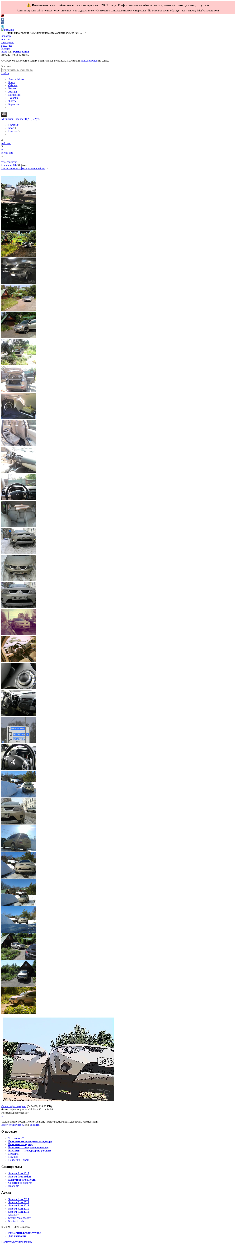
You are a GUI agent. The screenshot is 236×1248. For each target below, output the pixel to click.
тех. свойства (9, 161)
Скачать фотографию (13, 1106)
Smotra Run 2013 (18, 1202)
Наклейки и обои (18, 1159)
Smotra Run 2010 (18, 1211)
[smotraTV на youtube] (2, 16)
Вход (4, 51)
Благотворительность (22, 1179)
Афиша (12, 91)
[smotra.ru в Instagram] (7, 29)
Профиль (13, 124)
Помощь (13, 1156)
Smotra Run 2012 (18, 1205)
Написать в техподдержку (16, 1241)
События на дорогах (20, 1182)
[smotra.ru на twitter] (2, 26)
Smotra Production (19, 1176)
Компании (14, 94)
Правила (13, 1153)
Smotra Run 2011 (18, 1208)
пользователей (89, 60)
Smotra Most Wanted (19, 1217)
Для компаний (17, 1235)
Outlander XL (9, 165)
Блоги (11, 82)
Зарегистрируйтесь (12, 1124)
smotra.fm (13, 1185)
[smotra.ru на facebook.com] (2, 23)
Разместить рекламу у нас (24, 1232)
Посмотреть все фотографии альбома (23, 168)
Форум (12, 100)
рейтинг (6, 143)
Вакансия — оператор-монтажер (28, 1147)
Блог (11, 127)
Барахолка (14, 104)
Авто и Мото (16, 79)
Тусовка (13, 97)
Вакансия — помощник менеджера (30, 1141)
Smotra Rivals (16, 1221)
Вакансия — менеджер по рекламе (29, 1150)
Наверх (5, 48)
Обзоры (12, 85)
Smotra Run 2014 (18, 1199)
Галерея (12, 131)
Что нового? (16, 1138)
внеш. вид (7, 152)
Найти (5, 73)
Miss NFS (13, 1214)
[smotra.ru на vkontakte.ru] (2, 19)
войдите (34, 1124)
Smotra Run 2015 (18, 1173)
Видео (12, 88)
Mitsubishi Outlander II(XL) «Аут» (20, 118)
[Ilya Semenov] (4, 115)
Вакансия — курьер (20, 1144)
